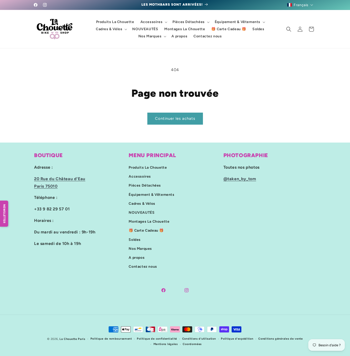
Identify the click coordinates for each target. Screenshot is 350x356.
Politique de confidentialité (157, 338)
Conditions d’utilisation (199, 338)
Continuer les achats (175, 118)
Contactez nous (143, 266)
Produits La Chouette (148, 167)
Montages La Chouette (149, 221)
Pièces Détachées (145, 185)
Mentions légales (165, 344)
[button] (300, 5)
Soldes (135, 240)
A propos (137, 257)
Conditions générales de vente (280, 338)
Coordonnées (192, 344)
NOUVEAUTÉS (142, 212)
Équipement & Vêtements (151, 194)
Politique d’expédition (237, 338)
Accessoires (140, 176)
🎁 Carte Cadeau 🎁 (146, 230)
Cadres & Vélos (142, 203)
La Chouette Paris (72, 339)
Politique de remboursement (111, 338)
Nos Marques (140, 248)
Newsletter (4, 213)
